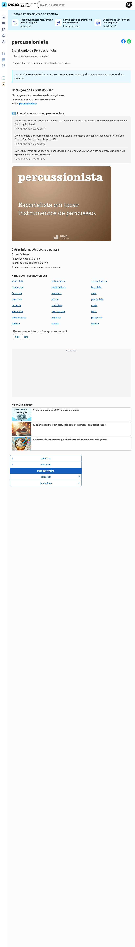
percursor (46, 458)
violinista (57, 293)
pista (94, 311)
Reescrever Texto (70, 74)
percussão (45, 464)
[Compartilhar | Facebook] (123, 41)
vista (93, 293)
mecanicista (58, 311)
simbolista (17, 281)
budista (16, 323)
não (26, 336)
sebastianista (19, 317)
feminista (17, 293)
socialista (57, 305)
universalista (59, 281)
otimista (16, 305)
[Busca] (129, 5)
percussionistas (28, 103)
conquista (17, 287)
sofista (55, 323)
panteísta (17, 299)
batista (95, 323)
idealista (56, 317)
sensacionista (99, 281)
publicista (96, 317)
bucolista (96, 287)
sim (17, 336)
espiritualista (59, 287)
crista (94, 305)
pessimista (97, 299)
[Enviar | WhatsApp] (129, 41)
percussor (46, 476)
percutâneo (46, 483)
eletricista (17, 311)
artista (55, 299)
